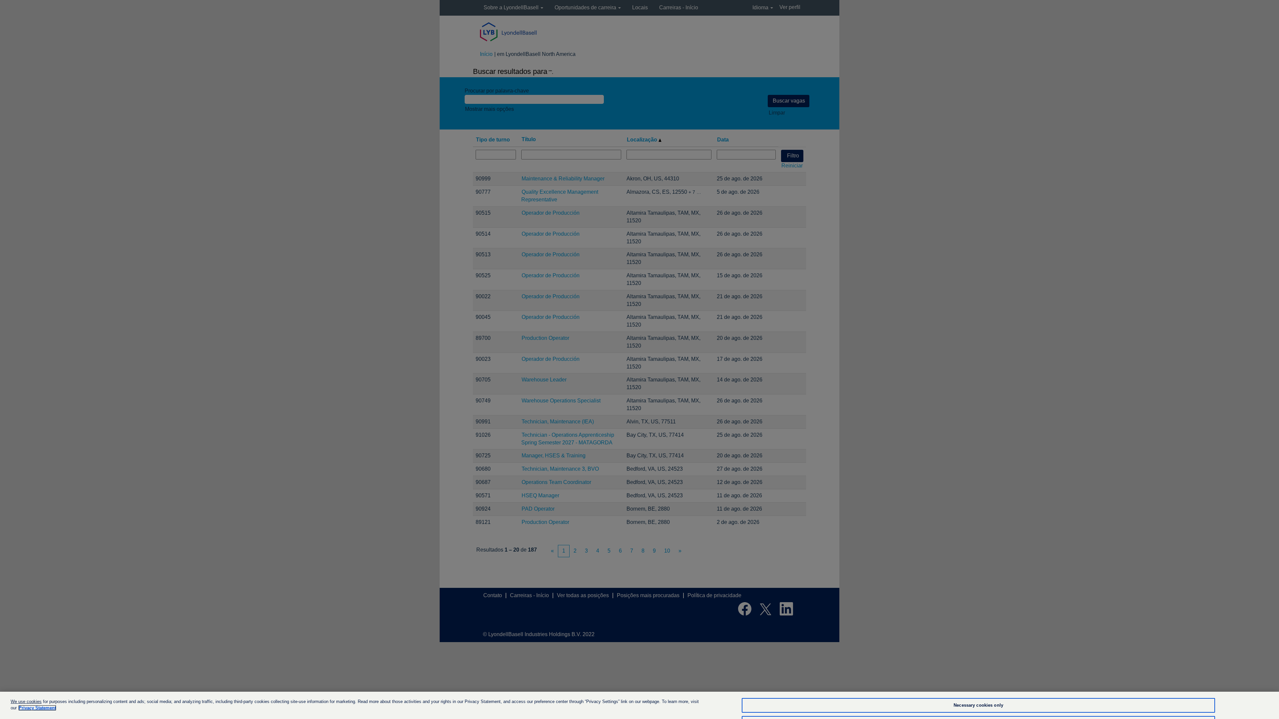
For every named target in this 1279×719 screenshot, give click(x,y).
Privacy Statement (37, 707)
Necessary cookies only (978, 705)
